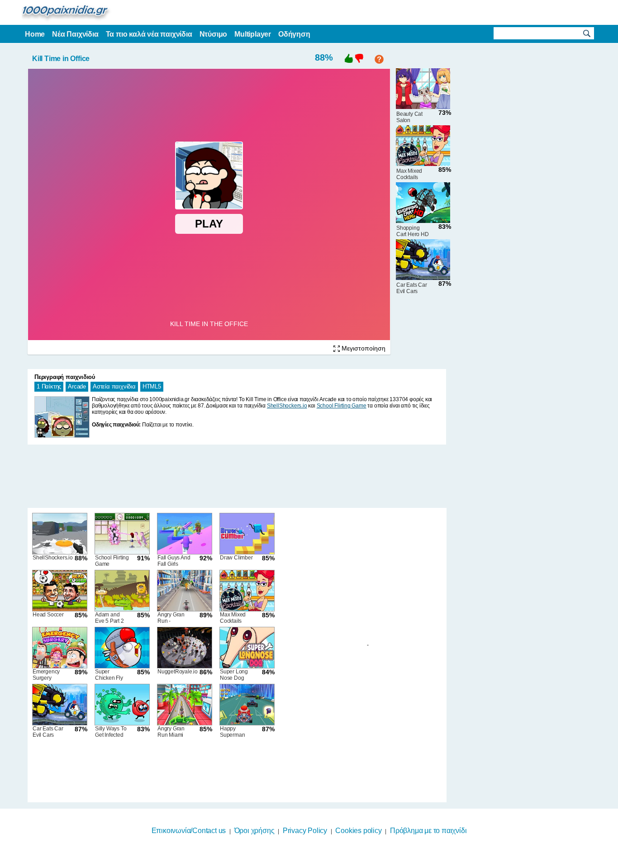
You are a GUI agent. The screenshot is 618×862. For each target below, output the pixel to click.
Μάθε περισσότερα (303, 856)
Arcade (77, 386)
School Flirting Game (341, 406)
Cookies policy (358, 830)
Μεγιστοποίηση (362, 348)
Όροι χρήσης (254, 830)
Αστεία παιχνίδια (114, 386)
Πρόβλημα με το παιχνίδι (428, 830)
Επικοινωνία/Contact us (189, 830)
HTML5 (152, 386)
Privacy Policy (305, 830)
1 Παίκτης (49, 386)
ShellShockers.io (287, 406)
